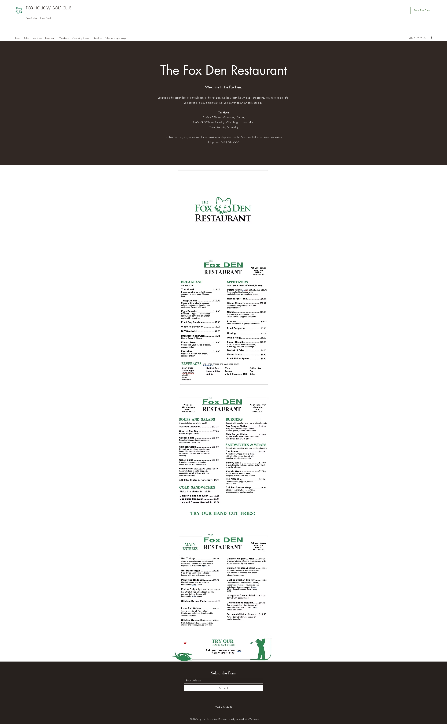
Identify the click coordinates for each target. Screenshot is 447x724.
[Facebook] (431, 38)
